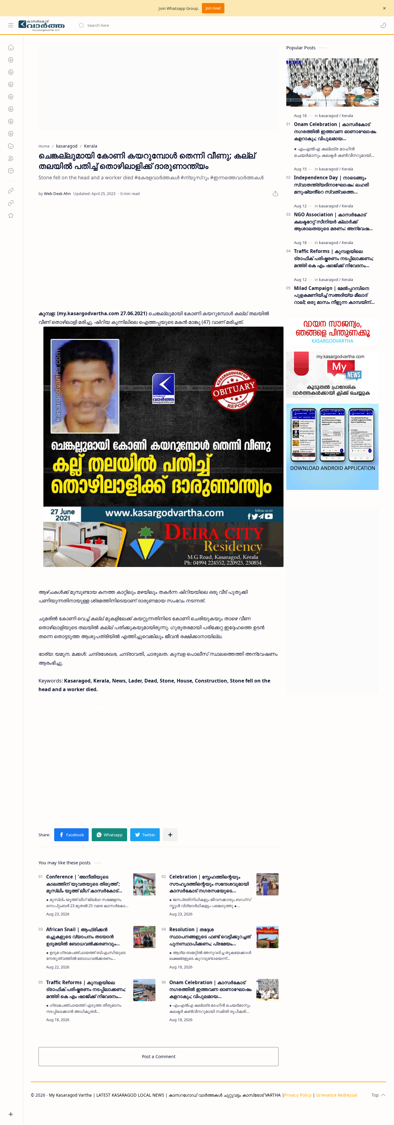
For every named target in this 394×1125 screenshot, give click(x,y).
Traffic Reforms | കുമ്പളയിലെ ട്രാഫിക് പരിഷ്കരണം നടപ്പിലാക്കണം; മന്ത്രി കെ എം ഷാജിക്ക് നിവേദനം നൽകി (86, 989)
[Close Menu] (384, 8)
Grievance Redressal (336, 1095)
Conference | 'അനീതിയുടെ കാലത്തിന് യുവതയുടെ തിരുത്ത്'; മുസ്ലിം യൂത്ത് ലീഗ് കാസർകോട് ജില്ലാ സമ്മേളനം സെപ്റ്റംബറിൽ (83, 884)
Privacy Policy (298, 1095)
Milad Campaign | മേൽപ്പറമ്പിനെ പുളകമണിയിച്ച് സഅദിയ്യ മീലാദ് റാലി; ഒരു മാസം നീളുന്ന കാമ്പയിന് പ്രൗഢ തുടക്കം (332, 295)
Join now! (213, 8)
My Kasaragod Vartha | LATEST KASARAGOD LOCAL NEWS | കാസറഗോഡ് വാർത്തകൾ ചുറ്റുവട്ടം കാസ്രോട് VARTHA (165, 1095)
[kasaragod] (330, 115)
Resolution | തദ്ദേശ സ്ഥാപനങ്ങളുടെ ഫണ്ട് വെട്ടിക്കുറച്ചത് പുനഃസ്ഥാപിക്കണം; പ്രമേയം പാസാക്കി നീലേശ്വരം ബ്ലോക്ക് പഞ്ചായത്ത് (210, 936)
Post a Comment (158, 1056)
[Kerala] (347, 115)
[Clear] (175, 25)
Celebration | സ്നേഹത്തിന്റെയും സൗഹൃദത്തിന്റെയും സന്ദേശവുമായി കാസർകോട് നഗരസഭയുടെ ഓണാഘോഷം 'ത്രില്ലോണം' (209, 884)
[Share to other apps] (170, 834)
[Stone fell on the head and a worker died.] (163, 447)
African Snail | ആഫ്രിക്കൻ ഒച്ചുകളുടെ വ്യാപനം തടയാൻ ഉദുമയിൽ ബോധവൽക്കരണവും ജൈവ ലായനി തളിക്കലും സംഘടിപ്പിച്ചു (81, 936)
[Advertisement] (158, 87)
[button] (383, 25)
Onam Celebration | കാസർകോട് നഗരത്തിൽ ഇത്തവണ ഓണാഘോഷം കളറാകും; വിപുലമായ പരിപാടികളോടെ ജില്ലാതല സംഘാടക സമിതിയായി (210, 989)
